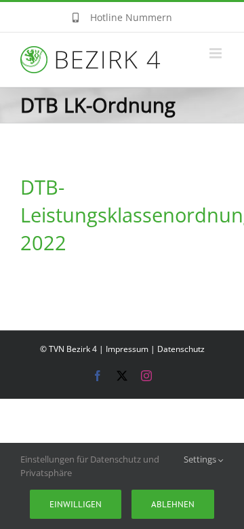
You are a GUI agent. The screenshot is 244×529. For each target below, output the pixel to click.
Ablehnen (173, 504)
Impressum (127, 349)
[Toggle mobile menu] (216, 53)
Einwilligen (75, 504)
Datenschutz (181, 349)
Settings (201, 459)
